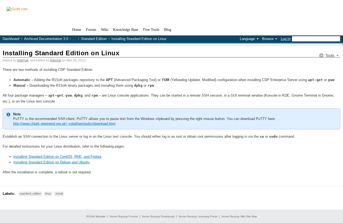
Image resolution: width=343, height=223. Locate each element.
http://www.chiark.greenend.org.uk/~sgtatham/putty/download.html (64, 124)
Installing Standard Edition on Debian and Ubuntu (51, 162)
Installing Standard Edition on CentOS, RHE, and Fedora (57, 157)
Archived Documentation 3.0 (46, 39)
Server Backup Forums (124, 216)
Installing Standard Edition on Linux (61, 53)
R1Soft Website (96, 216)
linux (48, 193)
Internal (22, 60)
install (59, 193)
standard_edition (30, 193)
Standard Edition (94, 39)
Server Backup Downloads (158, 216)
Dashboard (11, 39)
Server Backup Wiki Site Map (239, 216)
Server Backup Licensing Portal (197, 216)
